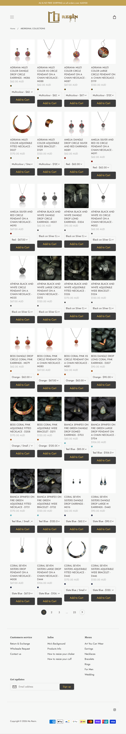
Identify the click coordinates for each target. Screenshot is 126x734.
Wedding (89, 674)
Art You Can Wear (94, 643)
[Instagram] (115, 710)
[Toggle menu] (12, 17)
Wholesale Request (20, 648)
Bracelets (89, 659)
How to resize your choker (61, 654)
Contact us (15, 654)
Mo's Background (56, 643)
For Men (89, 669)
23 (74, 612)
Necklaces (90, 654)
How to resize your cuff (59, 659)
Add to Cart (22, 100)
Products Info (54, 648)
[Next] (82, 613)
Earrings (89, 648)
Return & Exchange (20, 643)
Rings (87, 664)
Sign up (67, 686)
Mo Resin (32, 721)
